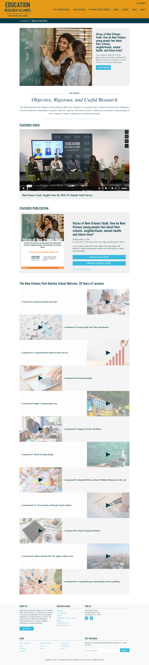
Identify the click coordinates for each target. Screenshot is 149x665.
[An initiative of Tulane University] (33, 20)
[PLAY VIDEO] (108, 302)
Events (125, 9)
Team (134, 9)
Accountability (61, 613)
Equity (59, 620)
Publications (79, 9)
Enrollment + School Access (66, 618)
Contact (22, 651)
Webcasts (22, 648)
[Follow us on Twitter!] (87, 618)
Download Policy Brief (99, 257)
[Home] (18, 10)
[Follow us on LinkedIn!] (92, 618)
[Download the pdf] (42, 241)
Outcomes (60, 610)
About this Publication (80, 269)
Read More (26, 629)
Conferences (65, 646)
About (143, 9)
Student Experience (63, 625)
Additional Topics (63, 623)
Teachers (60, 615)
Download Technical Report (99, 263)
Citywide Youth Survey (99, 9)
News (116, 9)
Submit (125, 651)
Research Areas (45, 643)
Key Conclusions (62, 9)
